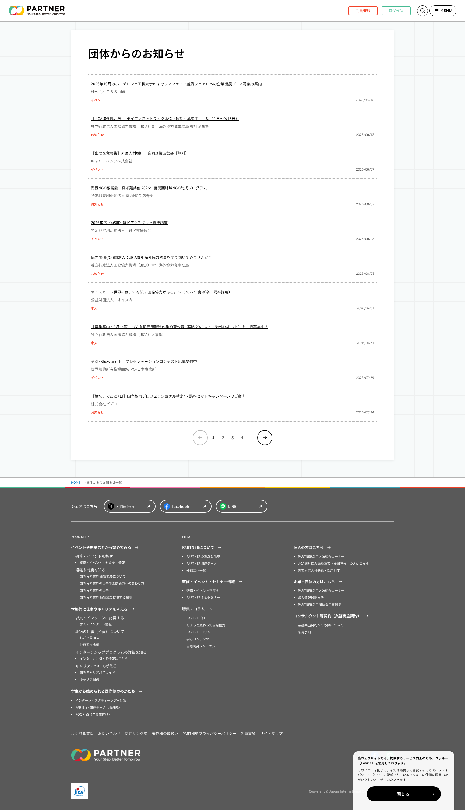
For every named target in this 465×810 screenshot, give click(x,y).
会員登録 (363, 10)
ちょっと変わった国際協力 (205, 624)
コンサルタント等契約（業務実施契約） (327, 615)
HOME (75, 482)
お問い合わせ (109, 733)
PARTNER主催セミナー (203, 597)
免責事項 (248, 733)
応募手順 (304, 631)
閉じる (403, 794)
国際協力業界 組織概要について (103, 576)
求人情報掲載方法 (311, 597)
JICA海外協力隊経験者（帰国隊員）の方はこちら (333, 563)
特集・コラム (193, 608)
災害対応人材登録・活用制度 (319, 570)
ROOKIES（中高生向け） (93, 714)
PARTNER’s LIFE (198, 618)
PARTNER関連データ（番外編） (98, 707)
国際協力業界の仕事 (94, 590)
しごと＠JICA (89, 637)
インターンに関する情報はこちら (104, 658)
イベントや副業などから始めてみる (101, 547)
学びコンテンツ (197, 638)
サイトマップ (271, 733)
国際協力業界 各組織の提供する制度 (106, 597)
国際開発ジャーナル (200, 645)
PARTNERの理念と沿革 (203, 556)
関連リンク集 (136, 733)
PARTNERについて (198, 547)
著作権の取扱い (165, 733)
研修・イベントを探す (202, 590)
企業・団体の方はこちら (314, 581)
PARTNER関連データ (201, 563)
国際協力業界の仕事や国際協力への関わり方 (112, 583)
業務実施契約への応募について (320, 624)
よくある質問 (82, 733)
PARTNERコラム (198, 631)
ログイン (396, 10)
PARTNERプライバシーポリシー (209, 733)
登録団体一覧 (196, 570)
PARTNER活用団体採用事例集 (319, 604)
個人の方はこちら (309, 547)
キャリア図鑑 (89, 679)
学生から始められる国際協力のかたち (103, 691)
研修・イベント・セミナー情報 (102, 562)
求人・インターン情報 (96, 624)
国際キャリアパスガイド (97, 672)
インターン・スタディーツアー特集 (100, 700)
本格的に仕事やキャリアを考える (99, 609)
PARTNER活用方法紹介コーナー (321, 556)
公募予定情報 (89, 644)
